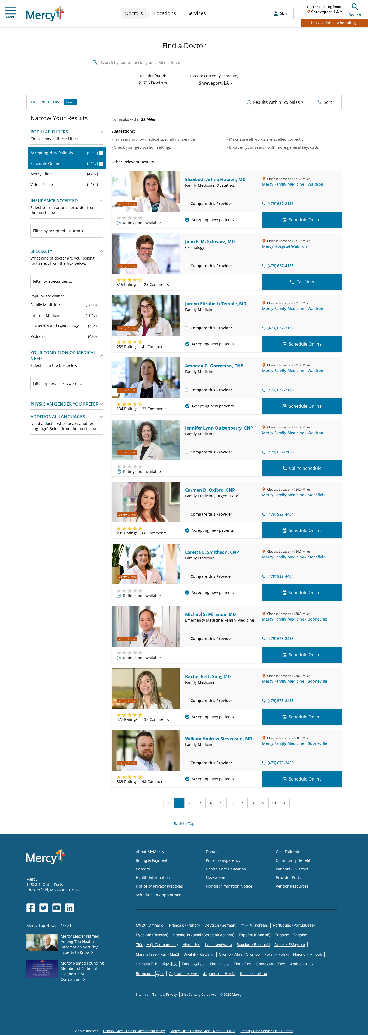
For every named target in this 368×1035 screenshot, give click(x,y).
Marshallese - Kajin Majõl (157, 954)
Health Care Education (226, 868)
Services (196, 13)
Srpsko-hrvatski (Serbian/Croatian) (203, 935)
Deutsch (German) (220, 925)
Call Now (305, 282)
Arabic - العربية (303, 964)
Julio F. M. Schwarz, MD (210, 241)
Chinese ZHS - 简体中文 (156, 964)
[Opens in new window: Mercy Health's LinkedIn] (69, 907)
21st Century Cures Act (199, 994)
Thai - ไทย (242, 964)
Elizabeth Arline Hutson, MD (215, 179)
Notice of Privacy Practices (159, 886)
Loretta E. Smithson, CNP (212, 552)
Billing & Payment (152, 860)
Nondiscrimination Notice (229, 886)
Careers (143, 868)
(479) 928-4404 (281, 514)
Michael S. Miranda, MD (210, 614)
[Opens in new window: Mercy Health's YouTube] (56, 907)
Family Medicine (64, 304)
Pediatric (64, 336)
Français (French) (184, 925)
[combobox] (66, 231)
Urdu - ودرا (219, 964)
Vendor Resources (292, 886)
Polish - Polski (276, 954)
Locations (165, 13)
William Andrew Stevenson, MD (218, 739)
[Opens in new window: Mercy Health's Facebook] (30, 907)
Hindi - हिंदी (191, 944)
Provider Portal (289, 877)
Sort (328, 102)
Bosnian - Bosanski (253, 944)
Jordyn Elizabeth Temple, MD (216, 304)
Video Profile (64, 184)
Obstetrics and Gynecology (64, 325)
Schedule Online (64, 163)
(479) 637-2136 (281, 203)
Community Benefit (293, 860)
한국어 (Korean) (254, 925)
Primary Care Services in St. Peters (267, 1031)
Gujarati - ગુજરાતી (184, 973)
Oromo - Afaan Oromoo (239, 954)
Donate (212, 851)
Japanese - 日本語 (219, 973)
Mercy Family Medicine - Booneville (294, 619)
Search (355, 14)
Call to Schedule (305, 468)
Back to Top (184, 823)
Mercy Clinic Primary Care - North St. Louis (202, 1031)
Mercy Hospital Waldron (284, 246)
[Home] (45, 13)
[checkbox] (186, 203)
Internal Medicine (64, 315)
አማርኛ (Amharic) (150, 925)
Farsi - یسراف (194, 964)
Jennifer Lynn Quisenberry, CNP (219, 428)
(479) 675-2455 (281, 638)
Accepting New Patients (64, 152)
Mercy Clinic (64, 173)
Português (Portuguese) (294, 925)
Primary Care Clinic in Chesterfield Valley (134, 1031)
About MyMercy (150, 851)
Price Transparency (223, 860)
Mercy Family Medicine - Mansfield (294, 494)
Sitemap (142, 994)
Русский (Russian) (152, 935)
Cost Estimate (288, 851)
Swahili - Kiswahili (198, 954)
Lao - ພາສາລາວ (218, 944)
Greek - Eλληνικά (289, 944)
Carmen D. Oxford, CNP (210, 490)
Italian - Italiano (253, 973)
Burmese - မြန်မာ (150, 973)
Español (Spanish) (254, 935)
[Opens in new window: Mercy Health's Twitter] (43, 907)
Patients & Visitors (292, 868)
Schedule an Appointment (159, 894)
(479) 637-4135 (281, 265)
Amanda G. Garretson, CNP (214, 366)
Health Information (153, 877)
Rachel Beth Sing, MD (208, 676)
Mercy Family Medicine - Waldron (292, 184)
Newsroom (215, 877)
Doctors (134, 13)
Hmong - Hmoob (307, 954)
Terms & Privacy (165, 994)
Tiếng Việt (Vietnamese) (157, 944)
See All (66, 925)
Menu (10, 17)
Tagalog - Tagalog (291, 935)
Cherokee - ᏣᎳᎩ (271, 964)
